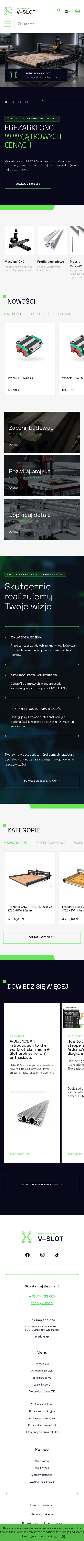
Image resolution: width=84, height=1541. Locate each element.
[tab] (6, 102)
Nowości (14, 314)
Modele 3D (42, 1336)
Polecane (65, 314)
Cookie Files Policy (11, 1532)
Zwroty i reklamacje (42, 1482)
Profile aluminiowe (50, 842)
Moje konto (42, 1461)
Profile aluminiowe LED (42, 1425)
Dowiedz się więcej (27, 183)
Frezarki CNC (42, 1364)
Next (6, 1168)
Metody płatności (42, 1475)
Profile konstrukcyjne (42, 1411)
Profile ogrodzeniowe (42, 1418)
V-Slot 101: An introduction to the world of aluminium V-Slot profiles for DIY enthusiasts (30, 1049)
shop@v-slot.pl (42, 1303)
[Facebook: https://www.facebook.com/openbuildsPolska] (27, 1256)
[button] (5, 23)
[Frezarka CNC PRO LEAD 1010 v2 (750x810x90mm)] (30, 877)
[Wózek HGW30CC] (30, 348)
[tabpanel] (42, 119)
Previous (8, 1001)
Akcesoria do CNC (42, 1371)
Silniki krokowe (42, 1378)
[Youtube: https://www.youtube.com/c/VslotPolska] (57, 1256)
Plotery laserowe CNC (42, 1391)
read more (17, 1154)
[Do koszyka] (48, 388)
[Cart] (77, 11)
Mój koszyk (42, 1468)
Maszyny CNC (17, 842)
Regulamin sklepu (42, 1514)
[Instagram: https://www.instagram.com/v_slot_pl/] (42, 1256)
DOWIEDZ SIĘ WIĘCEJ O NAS (40, 780)
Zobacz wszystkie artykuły (40, 1184)
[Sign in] (58, 10)
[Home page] (19, 11)
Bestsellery (39, 314)
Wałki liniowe (42, 1385)
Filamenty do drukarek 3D (42, 1432)
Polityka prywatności (42, 1505)
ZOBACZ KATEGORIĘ (40, 937)
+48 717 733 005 (42, 1296)
